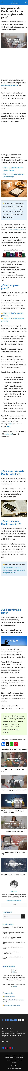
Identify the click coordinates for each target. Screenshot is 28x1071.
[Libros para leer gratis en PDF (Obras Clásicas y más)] (14, 849)
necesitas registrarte (17, 230)
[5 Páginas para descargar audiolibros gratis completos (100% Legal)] (14, 807)
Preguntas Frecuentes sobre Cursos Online (14, 1055)
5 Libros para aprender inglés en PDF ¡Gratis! (12, 831)
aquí (10, 424)
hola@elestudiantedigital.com (14, 900)
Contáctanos (14, 1062)
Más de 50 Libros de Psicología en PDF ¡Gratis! (13, 874)
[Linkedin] (15, 905)
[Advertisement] (14, 64)
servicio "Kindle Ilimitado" (10, 85)
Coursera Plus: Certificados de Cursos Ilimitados (13, 1001)
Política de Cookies (19, 1057)
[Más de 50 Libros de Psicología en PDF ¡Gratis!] (14, 871)
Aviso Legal (19, 1060)
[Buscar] (23, 916)
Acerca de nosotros (9, 1057)
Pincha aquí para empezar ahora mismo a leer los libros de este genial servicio (14, 570)
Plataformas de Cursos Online (12, 1005)
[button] (26, 2)
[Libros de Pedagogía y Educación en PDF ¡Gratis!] (14, 786)
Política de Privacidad (10, 1060)
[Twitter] (13, 905)
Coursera (14, 986)
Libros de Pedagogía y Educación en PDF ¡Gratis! (14, 790)
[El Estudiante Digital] (14, 2)
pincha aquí (9, 434)
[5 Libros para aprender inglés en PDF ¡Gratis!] (14, 828)
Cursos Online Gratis (9, 996)
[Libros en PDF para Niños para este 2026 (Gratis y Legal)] (14, 766)
